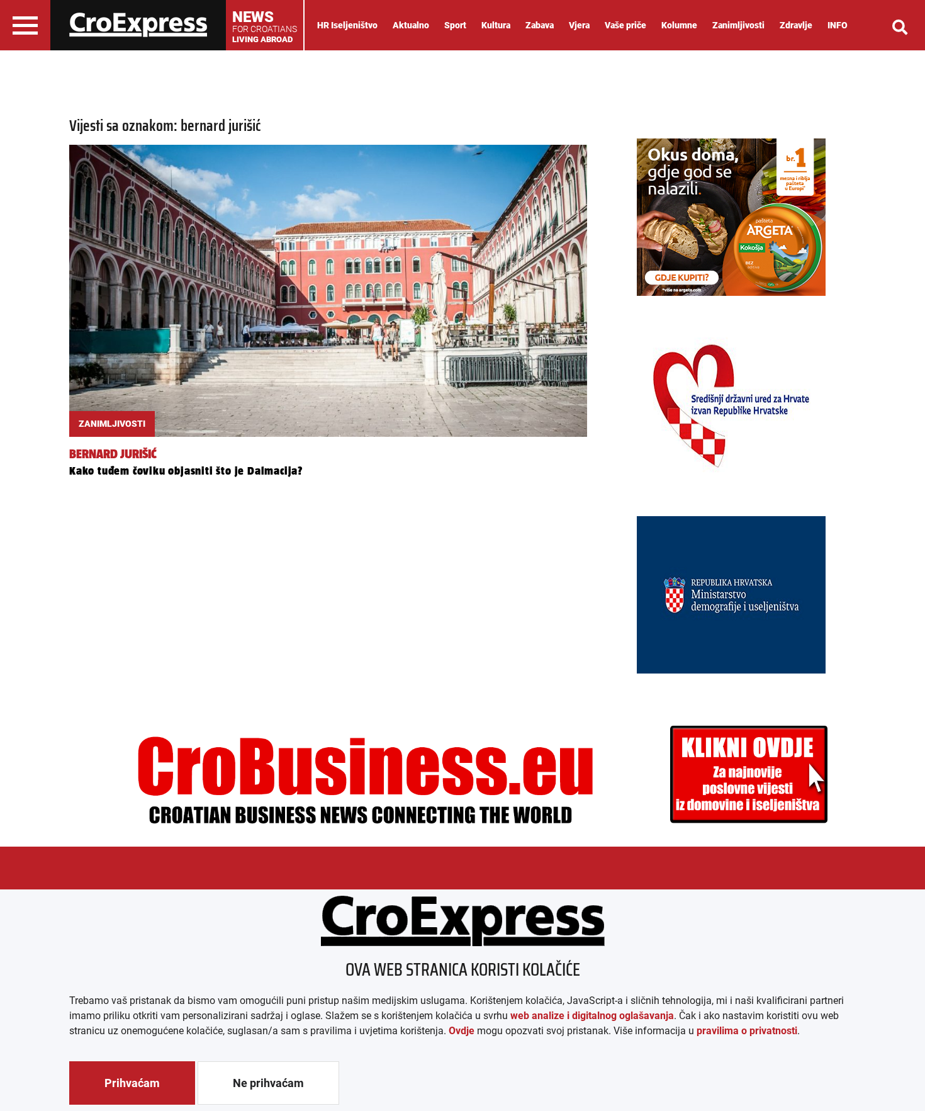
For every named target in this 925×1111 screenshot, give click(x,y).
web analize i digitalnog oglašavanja (592, 1016)
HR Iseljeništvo (347, 25)
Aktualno (411, 25)
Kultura (495, 25)
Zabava (539, 25)
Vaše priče (625, 25)
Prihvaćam (132, 1083)
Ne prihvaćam (268, 1083)
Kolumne (679, 25)
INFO (837, 25)
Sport (455, 25)
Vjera (579, 25)
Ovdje (461, 1031)
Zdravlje (796, 25)
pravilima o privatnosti (747, 1031)
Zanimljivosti (738, 25)
